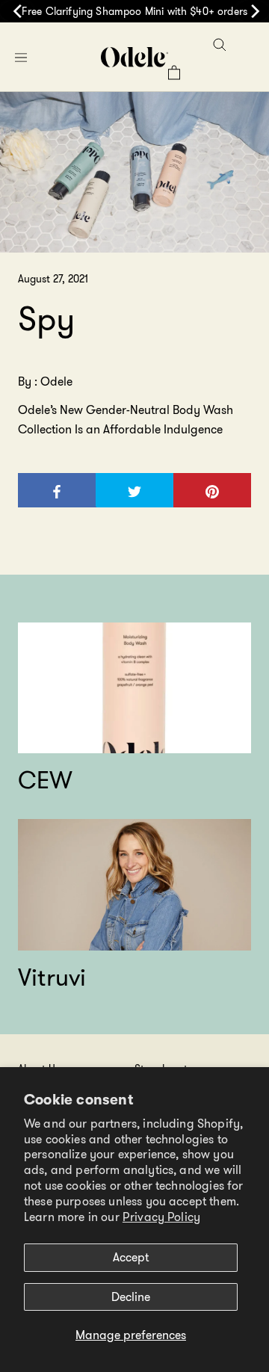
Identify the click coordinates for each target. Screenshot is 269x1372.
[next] (252, 11)
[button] (21, 57)
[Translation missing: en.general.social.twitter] (134, 490)
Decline (130, 1296)
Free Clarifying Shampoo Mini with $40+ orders (134, 11)
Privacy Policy (161, 1217)
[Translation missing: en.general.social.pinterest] (212, 490)
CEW (45, 780)
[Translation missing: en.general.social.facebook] (57, 490)
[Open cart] (174, 72)
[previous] (17, 11)
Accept (131, 1257)
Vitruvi (52, 977)
